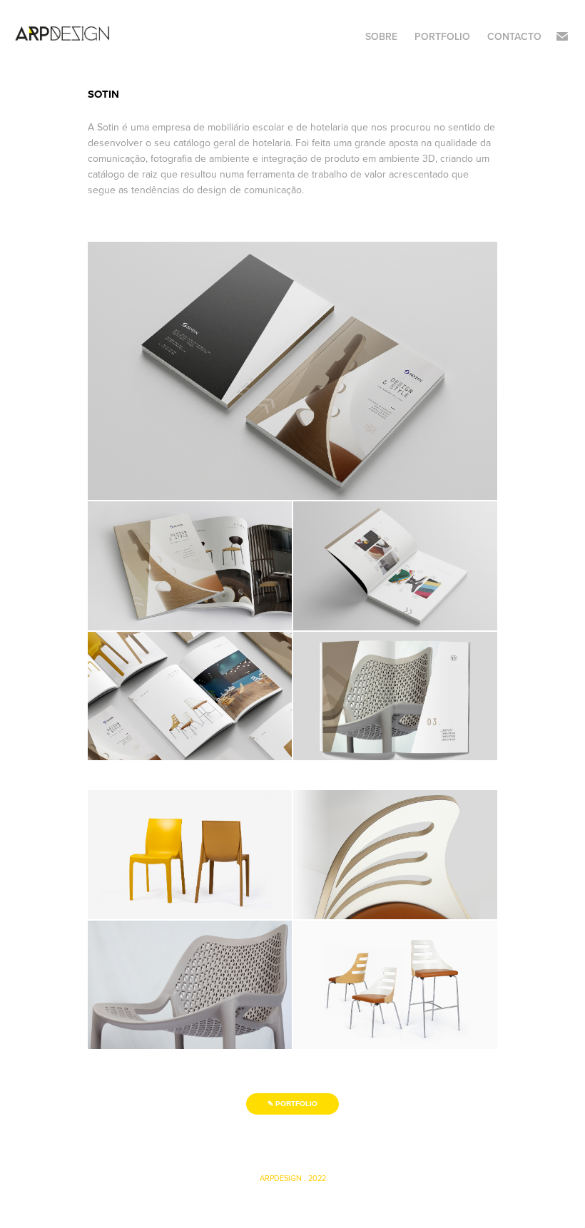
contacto (514, 36)
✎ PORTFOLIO (292, 1103)
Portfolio (442, 36)
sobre (381, 36)
